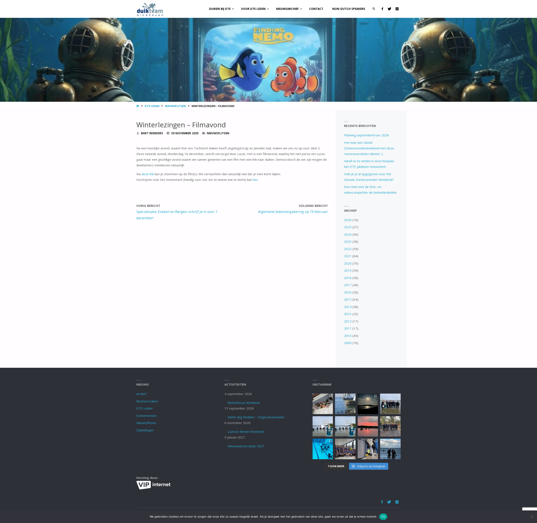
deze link (147, 174)
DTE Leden (152, 106)
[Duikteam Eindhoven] (150, 9)
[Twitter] (389, 9)
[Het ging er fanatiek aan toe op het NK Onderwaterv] (323, 449)
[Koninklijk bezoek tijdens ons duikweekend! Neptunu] (323, 426)
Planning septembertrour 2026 (366, 135)
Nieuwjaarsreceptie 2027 (246, 446)
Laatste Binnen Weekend (246, 431)
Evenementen (146, 415)
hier (255, 179)
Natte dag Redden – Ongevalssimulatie (256, 417)
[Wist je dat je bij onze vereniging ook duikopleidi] (368, 449)
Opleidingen (145, 430)
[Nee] (532, 517)
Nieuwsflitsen (175, 106)
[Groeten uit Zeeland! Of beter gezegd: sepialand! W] (345, 404)
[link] (374, 9)
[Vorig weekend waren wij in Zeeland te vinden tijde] (390, 449)
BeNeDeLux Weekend (243, 402)
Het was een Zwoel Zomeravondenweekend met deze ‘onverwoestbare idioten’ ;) (369, 148)
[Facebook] (382, 9)
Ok (383, 516)
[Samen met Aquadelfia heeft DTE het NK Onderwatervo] (345, 449)
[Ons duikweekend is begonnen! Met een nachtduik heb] (368, 426)
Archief (141, 394)
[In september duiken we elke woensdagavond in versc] (368, 404)
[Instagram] (397, 9)
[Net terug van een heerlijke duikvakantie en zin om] (390, 404)
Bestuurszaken (147, 401)
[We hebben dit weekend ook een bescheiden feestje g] (323, 404)
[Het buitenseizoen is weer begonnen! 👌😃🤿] (390, 426)
